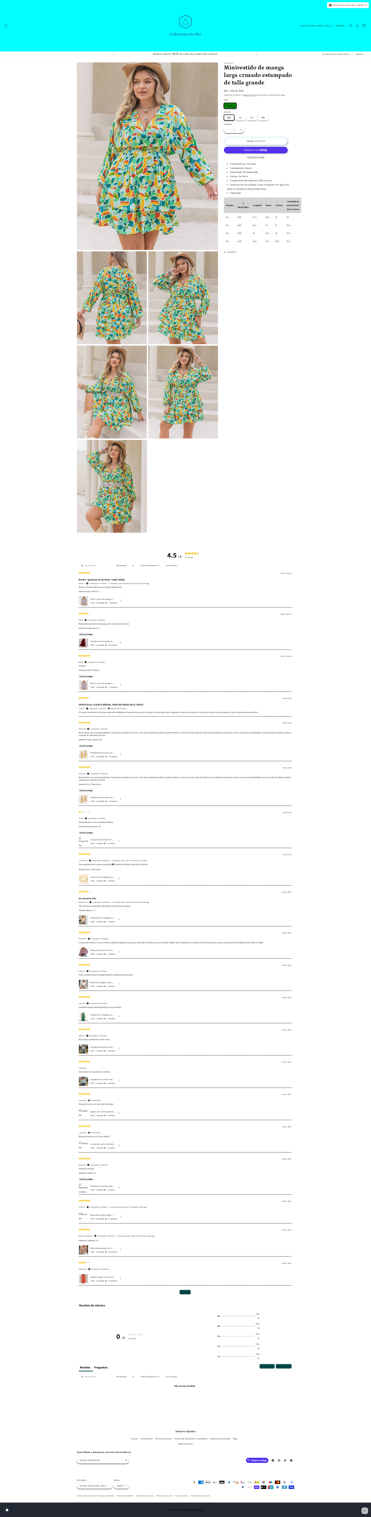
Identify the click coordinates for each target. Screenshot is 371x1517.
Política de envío (181, 1496)
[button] (6, 26)
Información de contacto (200, 1496)
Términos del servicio (164, 1496)
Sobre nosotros (185, 1443)
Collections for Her (90, 1496)
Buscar (134, 1438)
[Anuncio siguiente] (257, 54)
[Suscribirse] (126, 1460)
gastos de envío (250, 95)
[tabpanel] (185, 930)
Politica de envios (163, 1438)
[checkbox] (171, 565)
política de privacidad (220, 1438)
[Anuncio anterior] (114, 54)
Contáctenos (147, 1438)
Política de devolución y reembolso (190, 1438)
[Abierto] (7, 1510)
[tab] (86, 1367)
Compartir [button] (231, 252)
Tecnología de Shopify (105, 1496)
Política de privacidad (144, 1496)
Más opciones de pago (255, 157)
